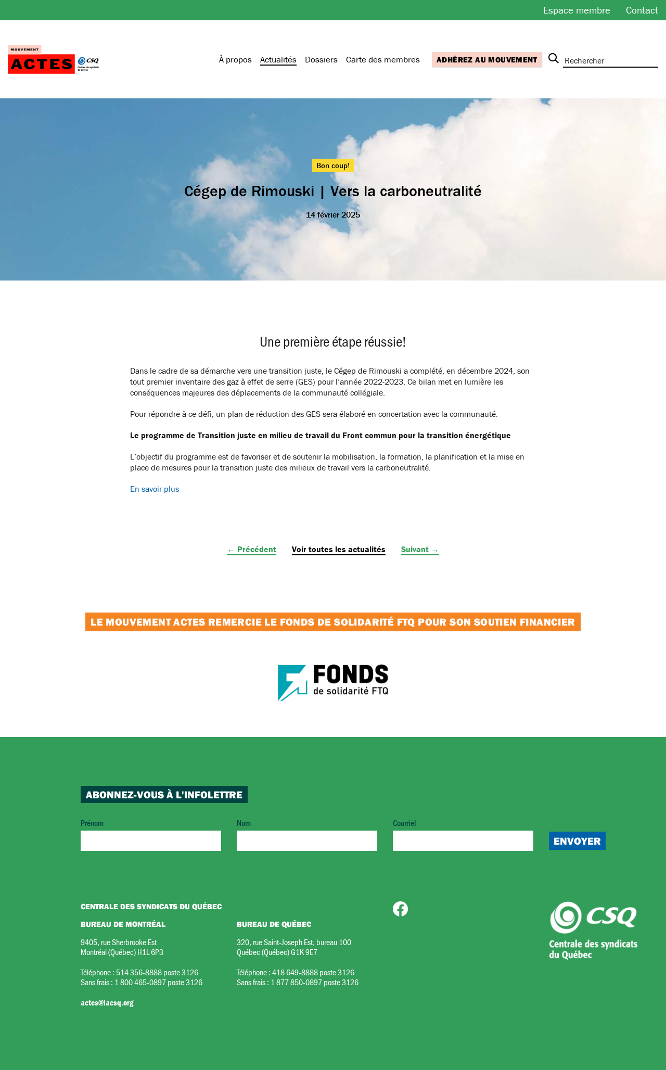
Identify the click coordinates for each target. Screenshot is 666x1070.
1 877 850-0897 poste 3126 (314, 981)
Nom (244, 822)
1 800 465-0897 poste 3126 (158, 981)
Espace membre (576, 10)
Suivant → (420, 549)
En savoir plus (154, 488)
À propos (235, 59)
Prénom (92, 822)
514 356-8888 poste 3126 (157, 971)
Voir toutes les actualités (339, 549)
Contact (642, 10)
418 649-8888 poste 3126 (313, 971)
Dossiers (321, 59)
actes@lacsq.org (107, 1002)
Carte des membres (383, 59)
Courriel (404, 822)
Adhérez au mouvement (487, 60)
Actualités (278, 59)
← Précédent (251, 549)
